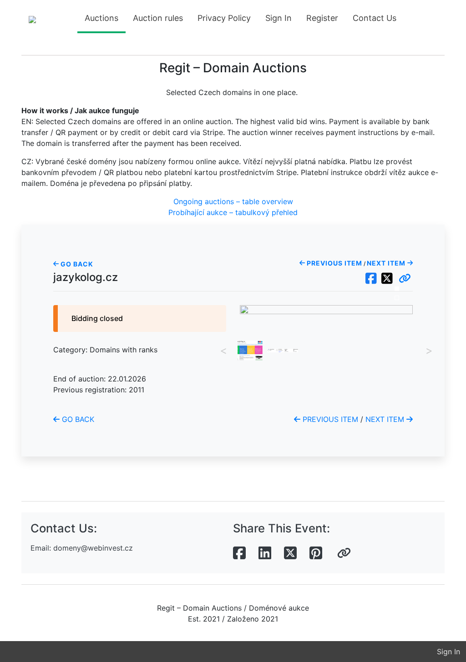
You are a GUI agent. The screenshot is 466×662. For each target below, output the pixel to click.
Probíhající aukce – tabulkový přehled (233, 212)
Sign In (278, 18)
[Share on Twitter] (290, 553)
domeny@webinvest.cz (93, 547)
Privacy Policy (224, 18)
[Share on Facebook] (239, 553)
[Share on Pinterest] (315, 553)
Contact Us (374, 18)
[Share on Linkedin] (264, 553)
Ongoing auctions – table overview (233, 201)
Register (322, 18)
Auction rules (158, 18)
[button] (405, 278)
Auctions (101, 18)
